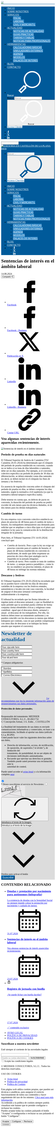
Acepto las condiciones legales (18, 1061)
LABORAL (18, 21)
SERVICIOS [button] (13, 14)
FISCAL (17, 18)
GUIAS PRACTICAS (23, 34)
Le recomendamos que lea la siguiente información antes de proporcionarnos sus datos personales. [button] (27, 701)
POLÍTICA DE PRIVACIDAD (22, 1035)
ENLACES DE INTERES (25, 60)
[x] (8, 135)
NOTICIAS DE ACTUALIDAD (28, 31)
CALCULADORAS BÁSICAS (27, 47)
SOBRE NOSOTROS (18, 11)
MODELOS (19, 57)
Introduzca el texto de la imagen (16, 822)
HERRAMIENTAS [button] (16, 44)
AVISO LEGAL (15, 1032)
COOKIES (5, 1124)
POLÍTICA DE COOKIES (20, 1038)
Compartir (6, 277)
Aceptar (5, 1121)
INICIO (11, 8)
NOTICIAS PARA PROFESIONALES (31, 41)
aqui (12, 774)
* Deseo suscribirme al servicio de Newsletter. (23, 784)
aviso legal (28, 771)
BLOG (10, 63)
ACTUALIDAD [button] (14, 27)
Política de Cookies (16, 1084)
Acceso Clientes (14, 127)
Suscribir (8, 877)
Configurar (16, 1121)
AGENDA (18, 54)
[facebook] (8, 132)
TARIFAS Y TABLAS (23, 37)
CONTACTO (14, 67)
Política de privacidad (17, 1081)
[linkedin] (8, 137)
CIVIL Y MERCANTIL (24, 24)
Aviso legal (12, 1079)
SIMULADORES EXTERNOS (28, 50)
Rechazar (28, 1121)
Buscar (10, 98)
